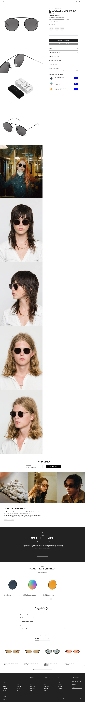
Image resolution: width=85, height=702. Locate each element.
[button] (77, 1)
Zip (60, 17)
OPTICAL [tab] (46, 639)
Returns (4, 690)
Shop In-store (60, 682)
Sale (17, 690)
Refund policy (63, 698)
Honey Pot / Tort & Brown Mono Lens (11, 663)
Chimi (45, 684)
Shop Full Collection (9, 519)
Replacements (5, 688)
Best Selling (19, 688)
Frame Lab (46, 688)
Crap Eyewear (46, 686)
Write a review (53, 466)
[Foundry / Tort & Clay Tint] (72, 651)
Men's (18, 684)
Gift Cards (60, 686)
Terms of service (74, 698)
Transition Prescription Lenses (60, 88)
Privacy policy (68, 698)
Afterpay (58, 17)
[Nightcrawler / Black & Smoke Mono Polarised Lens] (52, 651)
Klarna (63, 17)
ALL (50, 8)
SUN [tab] (37, 639)
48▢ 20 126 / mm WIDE (54, 21)
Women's (18, 682)
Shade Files (7, 699)
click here (48, 571)
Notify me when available (63, 40)
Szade (45, 690)
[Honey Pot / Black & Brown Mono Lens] (32, 651)
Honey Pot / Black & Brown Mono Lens (31, 663)
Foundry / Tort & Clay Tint (69, 663)
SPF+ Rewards (60, 688)
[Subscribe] (80, 687)
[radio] (51, 28)
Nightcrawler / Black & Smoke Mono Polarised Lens (50, 664)
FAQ (4, 682)
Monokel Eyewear (58, 8)
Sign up (65, 19)
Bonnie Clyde (46, 682)
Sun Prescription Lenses (59, 77)
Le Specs (6, 661)
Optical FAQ (5, 684)
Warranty (4, 686)
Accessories (60, 684)
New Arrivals (19, 686)
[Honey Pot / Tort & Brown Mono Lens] (12, 651)
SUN (52, 8)
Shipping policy (80, 698)
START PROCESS (42, 555)
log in (68, 19)
